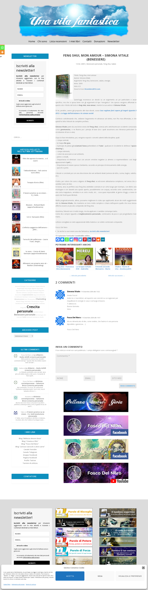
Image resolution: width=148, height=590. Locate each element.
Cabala (37, 286)
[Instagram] (76, 239)
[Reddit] (98, 239)
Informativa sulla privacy (18, 584)
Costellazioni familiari (21, 297)
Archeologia (39, 315)
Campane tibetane (33, 292)
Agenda (34, 288)
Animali (17, 286)
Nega (100, 576)
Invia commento (127, 386)
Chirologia (29, 290)
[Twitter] (80, 239)
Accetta (70, 576)
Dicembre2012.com (92, 89)
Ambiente (29, 317)
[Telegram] (71, 239)
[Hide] (1, 57)
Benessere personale (24, 314)
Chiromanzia (35, 301)
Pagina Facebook (30, 458)
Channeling (41, 299)
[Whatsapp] (67, 239)
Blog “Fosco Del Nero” (30, 444)
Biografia (23, 307)
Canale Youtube (30, 449)
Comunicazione (33, 297)
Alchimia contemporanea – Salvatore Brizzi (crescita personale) (32, 383)
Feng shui (107, 64)
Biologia (23, 286)
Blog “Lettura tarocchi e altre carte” (30, 447)
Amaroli (35, 290)
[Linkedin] (89, 239)
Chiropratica (31, 299)
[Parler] (94, 239)
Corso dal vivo (30, 286)
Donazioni (99, 42)
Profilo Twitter (30, 460)
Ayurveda (40, 288)
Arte (25, 299)
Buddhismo (19, 303)
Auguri (42, 301)
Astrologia (28, 288)
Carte (24, 317)
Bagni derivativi (26, 301)
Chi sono (42, 42)
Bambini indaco (38, 312)
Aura (40, 297)
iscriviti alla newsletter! (99, 231)
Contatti (87, 42)
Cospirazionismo (27, 295)
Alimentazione (19, 299)
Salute (113, 64)
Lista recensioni (58, 42)
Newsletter (114, 42)
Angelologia (21, 288)
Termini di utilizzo (31, 584)
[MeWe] (103, 239)
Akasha (42, 286)
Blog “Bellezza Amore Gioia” (30, 438)
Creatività (42, 303)
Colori (44, 297)
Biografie (41, 290)
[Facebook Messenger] (62, 239)
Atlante (18, 301)
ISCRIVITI (30, 120)
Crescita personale (28, 308)
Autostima (18, 295)
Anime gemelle (33, 303)
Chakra (41, 292)
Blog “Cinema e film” (30, 441)
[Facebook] (58, 239)
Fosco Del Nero (74, 317)
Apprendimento (21, 290)
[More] (2, 52)
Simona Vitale (73, 291)
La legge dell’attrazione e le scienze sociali (77, 113)
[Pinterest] (85, 239)
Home (31, 42)
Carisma (26, 303)
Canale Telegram (30, 452)
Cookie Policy (6, 584)
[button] (143, 568)
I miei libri (74, 42)
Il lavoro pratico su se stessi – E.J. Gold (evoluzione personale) (32, 414)
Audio (42, 317)
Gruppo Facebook (30, 455)
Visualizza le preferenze (130, 576)
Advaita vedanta (22, 292)
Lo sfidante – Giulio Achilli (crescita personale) (33, 356)
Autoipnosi (36, 317)
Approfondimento (39, 295)
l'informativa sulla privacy (29, 114)
